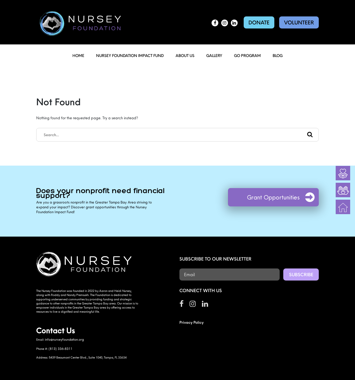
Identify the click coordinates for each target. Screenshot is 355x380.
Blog (278, 55)
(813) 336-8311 (60, 348)
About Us (185, 55)
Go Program (247, 55)
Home (78, 55)
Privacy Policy (191, 322)
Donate (259, 22)
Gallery (214, 55)
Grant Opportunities (273, 197)
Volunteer (299, 22)
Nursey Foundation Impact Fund (130, 55)
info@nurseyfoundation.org (64, 339)
